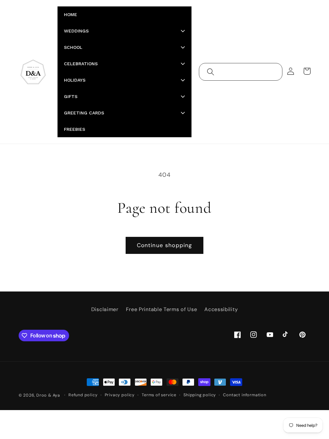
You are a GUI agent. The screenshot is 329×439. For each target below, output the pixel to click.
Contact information (244, 395)
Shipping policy (199, 395)
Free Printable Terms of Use (161, 309)
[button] (210, 72)
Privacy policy (120, 395)
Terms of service (159, 395)
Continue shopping (164, 245)
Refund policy (82, 395)
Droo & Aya (48, 395)
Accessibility (221, 309)
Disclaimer (105, 309)
